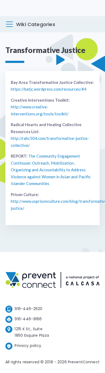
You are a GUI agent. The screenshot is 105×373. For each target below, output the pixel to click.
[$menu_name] (9, 24)
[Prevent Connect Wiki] (52, 281)
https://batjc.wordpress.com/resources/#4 (48, 89)
